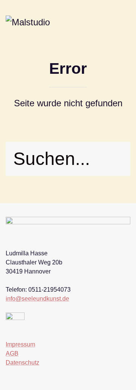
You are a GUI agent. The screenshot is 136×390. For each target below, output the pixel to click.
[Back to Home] (35, 23)
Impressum (20, 344)
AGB (12, 353)
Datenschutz (22, 362)
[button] (124, 23)
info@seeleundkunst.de (37, 298)
